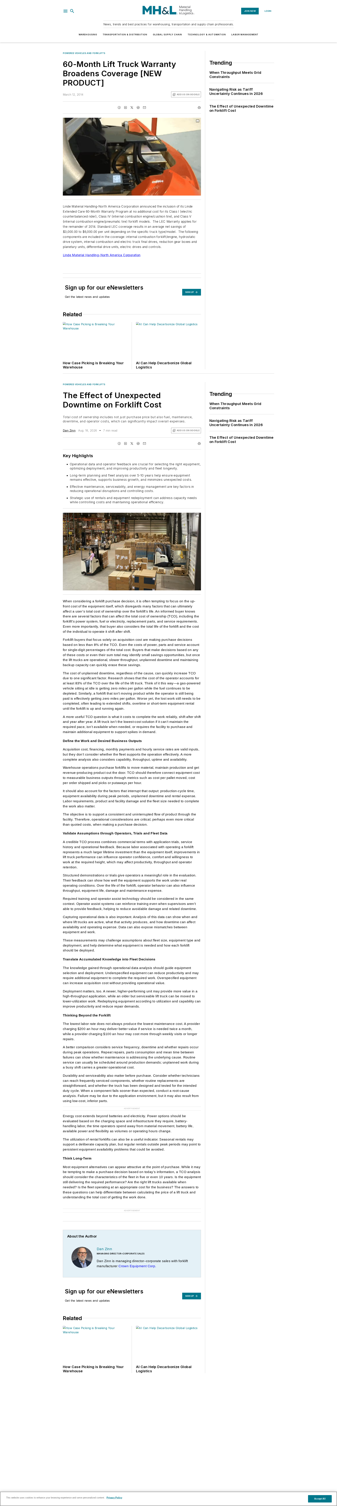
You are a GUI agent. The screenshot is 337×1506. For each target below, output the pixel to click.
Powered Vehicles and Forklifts (84, 53)
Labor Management (244, 34)
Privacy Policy (114, 1497)
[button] (65, 11)
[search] (72, 11)
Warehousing (88, 34)
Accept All (319, 1498)
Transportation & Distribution (125, 34)
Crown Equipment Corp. (137, 1266)
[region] (168, 1499)
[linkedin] (125, 107)
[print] (199, 107)
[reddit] (138, 107)
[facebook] (119, 107)
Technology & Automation (207, 34)
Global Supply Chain (167, 34)
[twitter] (132, 107)
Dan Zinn (69, 430)
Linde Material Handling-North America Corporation (102, 255)
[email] (144, 107)
